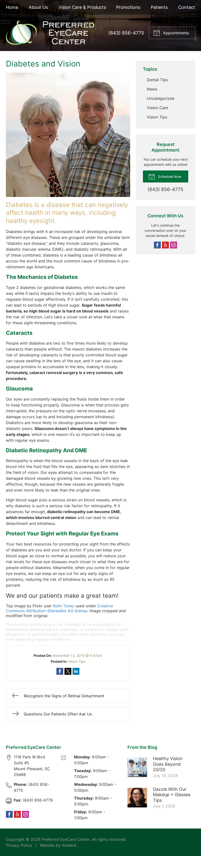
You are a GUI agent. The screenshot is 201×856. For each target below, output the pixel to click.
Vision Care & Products (82, 7)
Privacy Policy (19, 845)
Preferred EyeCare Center (65, 839)
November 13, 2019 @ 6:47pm (77, 655)
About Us (38, 7)
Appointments (175, 32)
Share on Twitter (67, 671)
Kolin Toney (63, 605)
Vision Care (157, 107)
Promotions (128, 7)
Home (12, 7)
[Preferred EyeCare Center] (50, 33)
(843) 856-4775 (126, 33)
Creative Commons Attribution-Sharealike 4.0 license (59, 608)
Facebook (157, 245)
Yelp (165, 245)
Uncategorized (160, 98)
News (152, 89)
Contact (186, 7)
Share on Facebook (59, 671)
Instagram (173, 245)
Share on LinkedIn (76, 671)
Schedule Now (169, 176)
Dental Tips (157, 79)
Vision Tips (76, 661)
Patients (159, 7)
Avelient (69, 845)
